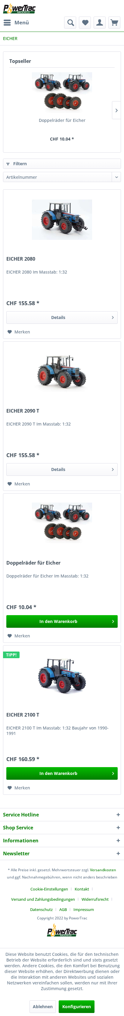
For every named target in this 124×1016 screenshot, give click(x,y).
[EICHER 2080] (62, 220)
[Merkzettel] (85, 23)
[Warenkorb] (114, 23)
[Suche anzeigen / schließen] (70, 23)
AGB (63, 909)
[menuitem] (16, 23)
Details (58, 317)
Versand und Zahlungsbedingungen (43, 899)
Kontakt (82, 889)
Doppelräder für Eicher (62, 120)
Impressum (83, 909)
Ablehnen (43, 1006)
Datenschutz (41, 909)
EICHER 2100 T (22, 715)
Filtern (19, 163)
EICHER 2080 (20, 259)
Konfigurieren (76, 1006)
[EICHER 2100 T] (62, 676)
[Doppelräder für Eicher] (62, 93)
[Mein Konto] (100, 23)
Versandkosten (103, 869)
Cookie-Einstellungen (49, 889)
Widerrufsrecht (95, 899)
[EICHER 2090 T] (62, 372)
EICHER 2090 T (22, 411)
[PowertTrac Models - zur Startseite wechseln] (20, 8)
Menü (21, 22)
